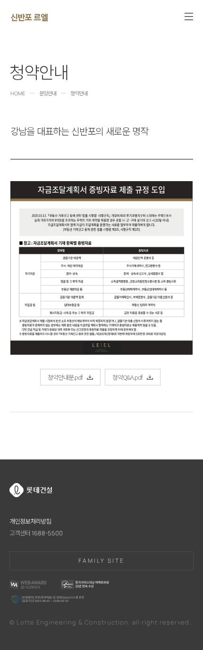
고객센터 (36, 533)
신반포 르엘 (29, 16)
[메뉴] (189, 16)
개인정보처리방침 (30, 521)
